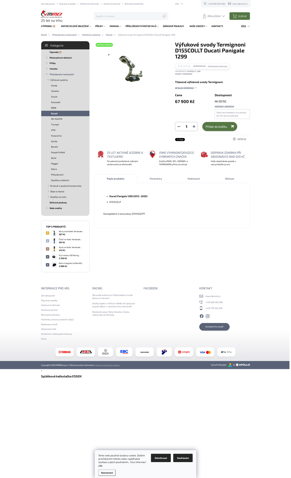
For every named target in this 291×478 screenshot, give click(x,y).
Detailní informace (184, 88)
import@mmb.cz (213, 296)
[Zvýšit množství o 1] (194, 126)
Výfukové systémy (59, 80)
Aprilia (54, 141)
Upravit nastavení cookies (107, 365)
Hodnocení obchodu (89, 3)
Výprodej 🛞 (56, 52)
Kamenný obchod (112, 3)
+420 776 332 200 (213, 308)
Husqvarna (56, 135)
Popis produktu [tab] (115, 178)
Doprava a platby (67, 3)
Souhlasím (183, 457)
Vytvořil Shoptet (218, 364)
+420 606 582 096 (214, 302)
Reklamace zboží (49, 324)
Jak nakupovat (48, 3)
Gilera (54, 169)
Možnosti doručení (224, 106)
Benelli (54, 146)
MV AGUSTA (56, 119)
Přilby (53, 63)
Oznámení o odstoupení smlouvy (56, 334)
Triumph (55, 124)
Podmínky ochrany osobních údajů (57, 319)
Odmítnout (161, 457)
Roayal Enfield (58, 152)
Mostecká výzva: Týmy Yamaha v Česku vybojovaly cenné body (110, 313)
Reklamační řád (48, 329)
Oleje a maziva (57, 191)
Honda (54, 85)
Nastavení (107, 472)
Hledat (164, 16)
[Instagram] (207, 315)
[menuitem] (49, 26)
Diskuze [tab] (229, 178)
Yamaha (53, 68)
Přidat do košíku (216, 126)
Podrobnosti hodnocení (217, 66)
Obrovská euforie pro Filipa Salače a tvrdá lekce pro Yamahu (112, 296)
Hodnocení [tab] (194, 178)
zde (100, 465)
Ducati (54, 113)
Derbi (53, 158)
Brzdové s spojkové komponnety (65, 186)
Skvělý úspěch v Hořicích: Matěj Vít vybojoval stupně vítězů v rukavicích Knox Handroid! (113, 305)
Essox (44, 338)
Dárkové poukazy (58, 202)
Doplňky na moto (58, 197)
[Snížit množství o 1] (178, 126)
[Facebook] (201, 315)
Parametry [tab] (156, 178)
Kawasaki (55, 102)
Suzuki (54, 96)
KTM (53, 130)
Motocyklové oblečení (61, 57)
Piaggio (54, 163)
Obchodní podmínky (134, 3)
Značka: (183, 74)
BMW (53, 108)
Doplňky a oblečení (60, 180)
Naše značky (56, 208)
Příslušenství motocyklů (62, 74)
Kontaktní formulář (214, 326)
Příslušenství (57, 174)
